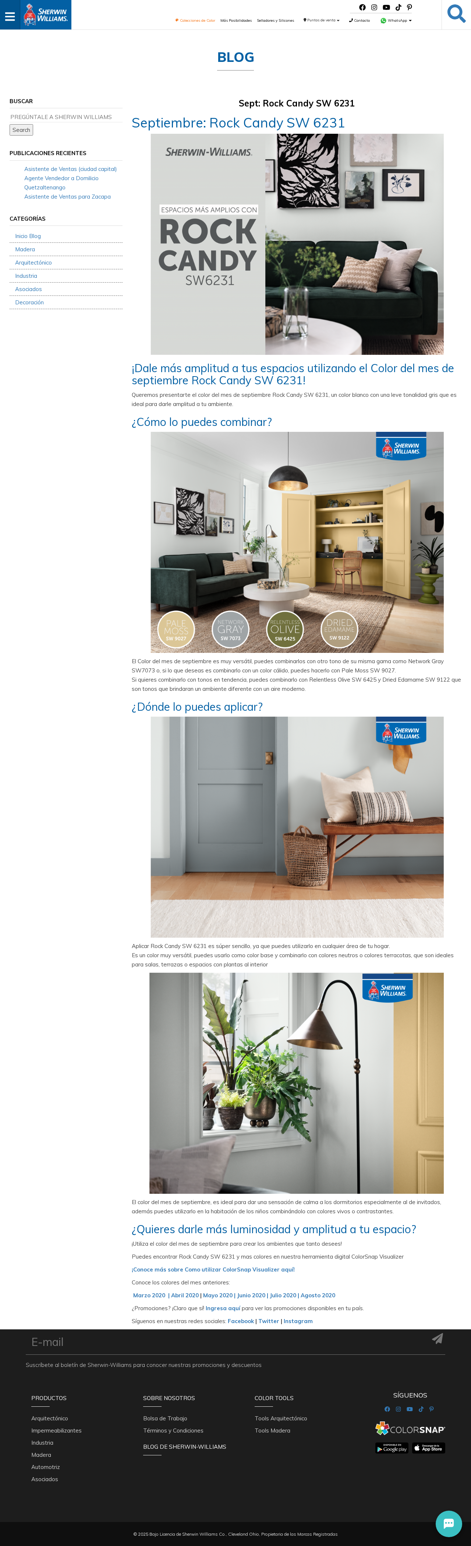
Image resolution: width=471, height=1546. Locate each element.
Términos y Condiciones (173, 1430)
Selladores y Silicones (275, 20)
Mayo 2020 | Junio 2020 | (235, 1295)
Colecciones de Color (197, 20)
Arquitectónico (33, 262)
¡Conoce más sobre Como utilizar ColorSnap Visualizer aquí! (213, 1269)
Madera (25, 249)
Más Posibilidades (236, 20)
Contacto (361, 20)
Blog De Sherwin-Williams (184, 1446)
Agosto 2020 (318, 1295)
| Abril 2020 (183, 1295)
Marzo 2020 (150, 1295)
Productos (49, 1398)
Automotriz (45, 1466)
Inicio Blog (28, 235)
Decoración (29, 302)
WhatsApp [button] (397, 20)
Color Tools (274, 1398)
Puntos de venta (321, 20)
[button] (449, 1524)
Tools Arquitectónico (281, 1418)
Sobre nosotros (169, 1398)
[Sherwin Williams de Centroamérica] (45, 12)
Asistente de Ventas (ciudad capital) (70, 168)
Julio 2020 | (284, 1295)
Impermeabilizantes (56, 1430)
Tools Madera (272, 1430)
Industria (26, 275)
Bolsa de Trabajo (165, 1418)
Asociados (28, 289)
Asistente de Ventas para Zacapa (67, 196)
